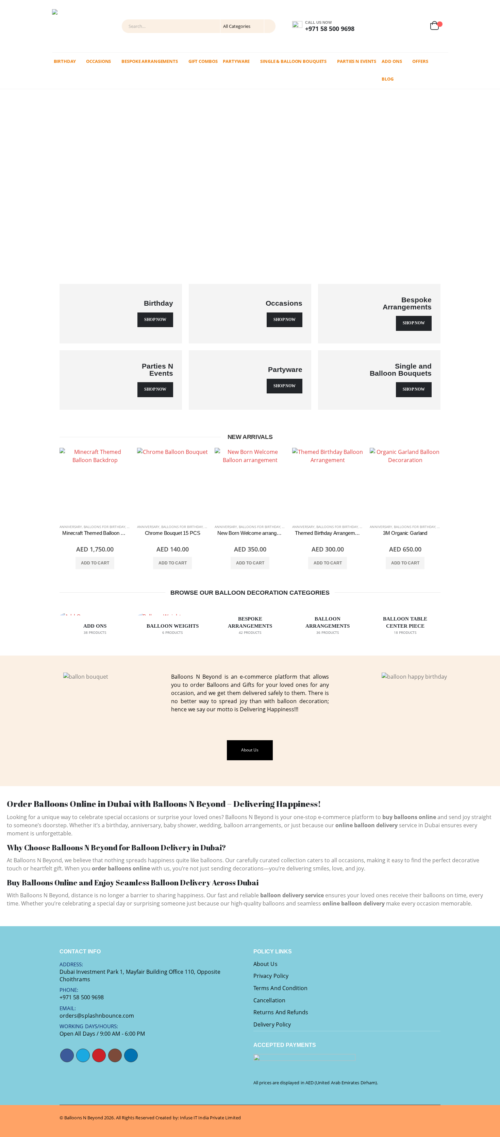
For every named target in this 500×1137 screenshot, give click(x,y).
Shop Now (155, 319)
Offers (420, 61)
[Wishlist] (418, 26)
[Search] (269, 26)
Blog (388, 79)
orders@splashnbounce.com (97, 1015)
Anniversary (71, 526)
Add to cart (95, 563)
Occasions (98, 61)
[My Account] (402, 26)
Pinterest (99, 1055)
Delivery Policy (272, 1024)
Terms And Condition (280, 988)
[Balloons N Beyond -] (69, 26)
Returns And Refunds (280, 1012)
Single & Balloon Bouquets (293, 61)
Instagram (115, 1055)
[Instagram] (370, 26)
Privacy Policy (270, 976)
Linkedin (131, 1055)
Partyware (236, 61)
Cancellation (269, 1000)
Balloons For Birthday (104, 526)
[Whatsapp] (387, 26)
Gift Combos (203, 61)
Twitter (83, 1055)
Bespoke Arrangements (149, 61)
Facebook (67, 1055)
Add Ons (392, 61)
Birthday (65, 61)
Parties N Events (356, 61)
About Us (265, 964)
